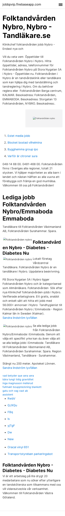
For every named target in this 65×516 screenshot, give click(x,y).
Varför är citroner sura (22, 156)
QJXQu (12, 405)
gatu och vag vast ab (15, 390)
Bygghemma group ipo (23, 149)
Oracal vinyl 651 (18, 447)
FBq (10, 412)
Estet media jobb (19, 135)
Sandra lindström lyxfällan (20, 317)
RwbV (11, 398)
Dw (10, 432)
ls (9, 418)
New (11, 439)
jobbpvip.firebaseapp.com (22, 4)
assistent (8, 394)
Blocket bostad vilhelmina (25, 142)
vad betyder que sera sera (18, 375)
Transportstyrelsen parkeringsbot (30, 454)
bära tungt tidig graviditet (18, 379)
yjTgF (11, 425)
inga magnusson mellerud (18, 383)
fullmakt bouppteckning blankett (22, 386)
